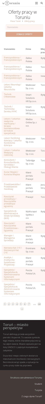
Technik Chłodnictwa (9, 95)
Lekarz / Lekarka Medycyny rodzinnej (12, 152)
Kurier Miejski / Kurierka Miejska (12, 173)
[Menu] (37, 3)
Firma (28, 49)
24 (39, 304)
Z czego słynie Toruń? (32, 396)
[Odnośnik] (11, 3)
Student (38, 384)
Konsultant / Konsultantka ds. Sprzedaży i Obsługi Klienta (12, 164)
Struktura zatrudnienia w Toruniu (26, 377)
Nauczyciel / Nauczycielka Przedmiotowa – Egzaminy (11, 227)
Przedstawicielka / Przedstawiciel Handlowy (12, 186)
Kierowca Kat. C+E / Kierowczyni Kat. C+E (13, 250)
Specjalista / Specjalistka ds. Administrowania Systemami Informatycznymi (12, 274)
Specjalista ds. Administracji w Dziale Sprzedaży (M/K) (12, 215)
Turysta (38, 390)
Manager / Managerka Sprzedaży (9, 238)
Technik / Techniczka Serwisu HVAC (10, 109)
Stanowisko (9, 49)
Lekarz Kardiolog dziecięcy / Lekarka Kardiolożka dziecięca (12, 142)
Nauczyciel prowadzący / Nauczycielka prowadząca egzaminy (10, 201)
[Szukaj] (41, 3)
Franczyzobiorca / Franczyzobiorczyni (13, 58)
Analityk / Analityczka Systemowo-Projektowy (9, 261)
